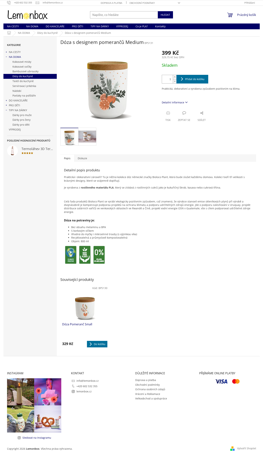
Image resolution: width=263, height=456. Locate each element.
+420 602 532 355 (86, 386)
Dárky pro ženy (21, 119)
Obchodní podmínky (142, 3)
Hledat (165, 14)
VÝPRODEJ (15, 129)
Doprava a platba (111, 3)
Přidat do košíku (194, 79)
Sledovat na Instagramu (36, 437)
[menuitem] (12, 26)
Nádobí (16, 91)
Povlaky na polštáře (24, 95)
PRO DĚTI (14, 105)
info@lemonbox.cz (87, 380)
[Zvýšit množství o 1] (174, 77)
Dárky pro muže (22, 115)
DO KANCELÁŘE (18, 100)
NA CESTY (15, 52)
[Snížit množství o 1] (174, 81)
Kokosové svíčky (21, 66)
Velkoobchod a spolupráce (151, 398)
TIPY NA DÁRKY (18, 110)
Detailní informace (173, 102)
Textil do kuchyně (23, 81)
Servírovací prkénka (24, 86)
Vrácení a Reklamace (147, 394)
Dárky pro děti (21, 124)
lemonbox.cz (84, 391)
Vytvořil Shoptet (246, 448)
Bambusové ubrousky (25, 71)
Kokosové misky (21, 61)
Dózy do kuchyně (22, 76)
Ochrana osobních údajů (150, 389)
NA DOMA (15, 57)
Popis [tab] (67, 158)
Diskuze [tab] (82, 158)
